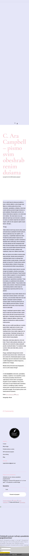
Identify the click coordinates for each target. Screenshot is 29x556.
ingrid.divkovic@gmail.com (9, 463)
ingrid (5, 176)
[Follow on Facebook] (11, 467)
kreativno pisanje (16, 176)
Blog (4, 457)
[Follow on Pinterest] (18, 467)
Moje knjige (5, 446)
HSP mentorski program (8, 451)
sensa (17, 394)
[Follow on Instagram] (14, 467)
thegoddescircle (10, 394)
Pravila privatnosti (7, 500)
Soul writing (5, 454)
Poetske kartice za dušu (8, 449)
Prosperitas (22, 502)
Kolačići (15, 500)
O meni (4, 443)
